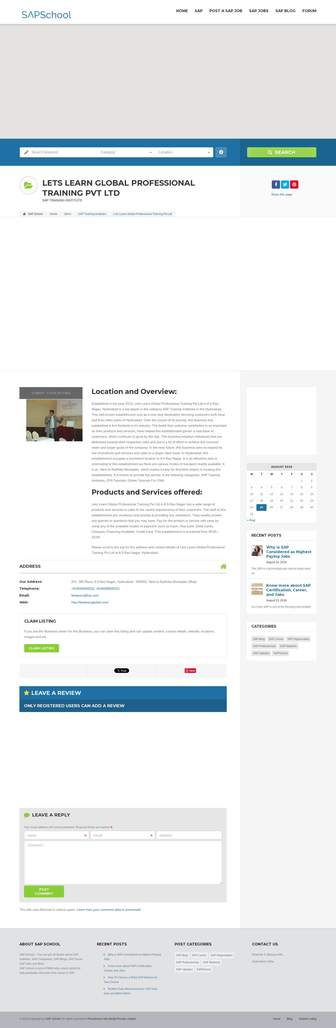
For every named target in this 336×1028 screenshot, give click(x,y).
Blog (290, 1018)
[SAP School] (46, 12)
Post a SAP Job (225, 11)
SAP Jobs (259, 11)
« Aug (251, 520)
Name (32, 835)
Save (192, 670)
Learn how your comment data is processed (108, 909)
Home (182, 11)
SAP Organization (298, 639)
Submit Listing (308, 1018)
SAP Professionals (264, 646)
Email (97, 835)
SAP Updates (261, 653)
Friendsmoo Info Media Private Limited (112, 1018)
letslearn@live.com (85, 595)
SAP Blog (285, 11)
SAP (199, 11)
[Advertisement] (168, 252)
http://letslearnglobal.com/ (90, 602)
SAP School (53, 1018)
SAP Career (276, 639)
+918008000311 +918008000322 (95, 588)
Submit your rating (51, 393)
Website (166, 835)
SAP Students (288, 646)
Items (67, 214)
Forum (309, 11)
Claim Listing (41, 648)
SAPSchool (280, 653)
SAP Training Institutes (92, 214)
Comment (35, 845)
